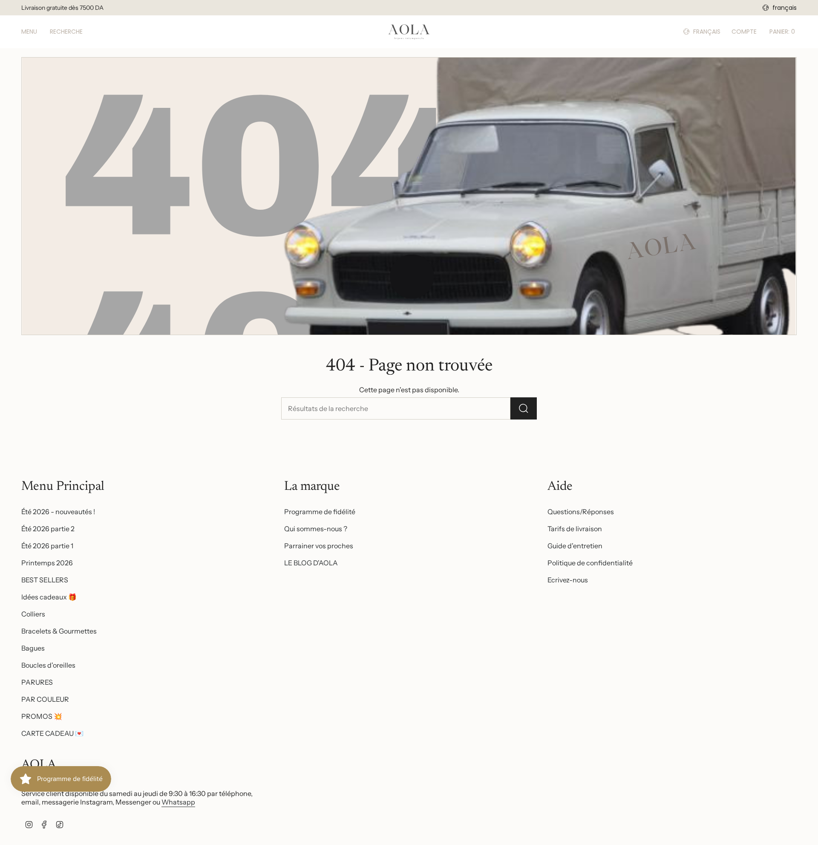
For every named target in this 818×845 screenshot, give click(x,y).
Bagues (33, 648)
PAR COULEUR (45, 699)
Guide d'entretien (574, 545)
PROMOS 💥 (41, 716)
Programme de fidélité (319, 511)
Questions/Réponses (580, 511)
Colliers (33, 614)
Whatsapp (178, 802)
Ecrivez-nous (567, 580)
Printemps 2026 (47, 563)
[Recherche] (523, 408)
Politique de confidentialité (590, 563)
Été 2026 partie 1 (47, 545)
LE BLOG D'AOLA (311, 563)
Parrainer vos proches (318, 545)
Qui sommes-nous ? (315, 528)
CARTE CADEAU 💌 (52, 733)
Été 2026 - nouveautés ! (58, 511)
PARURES (37, 682)
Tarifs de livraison (574, 528)
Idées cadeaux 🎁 (49, 597)
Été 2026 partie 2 (48, 528)
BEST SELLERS (44, 580)
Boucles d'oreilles (48, 665)
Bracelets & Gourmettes (59, 631)
